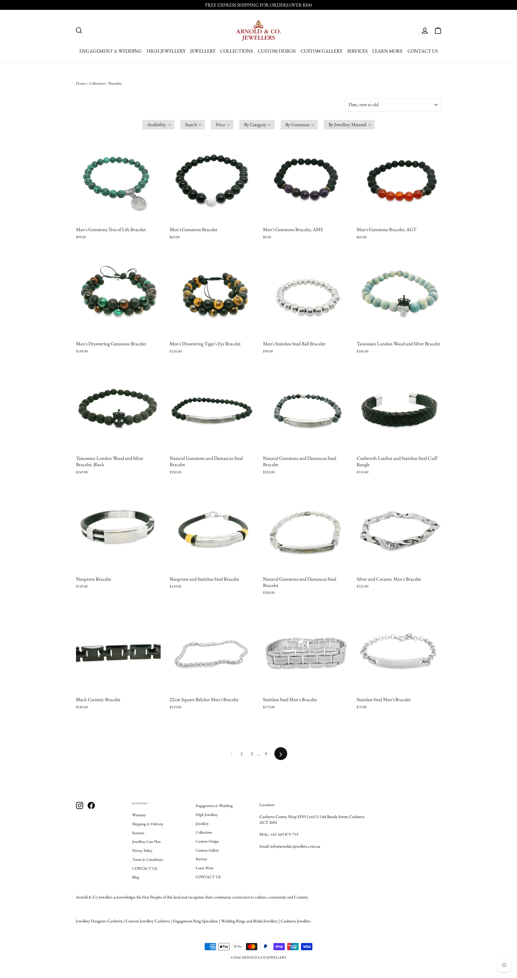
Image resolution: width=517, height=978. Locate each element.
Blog (135, 877)
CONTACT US (422, 51)
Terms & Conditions (147, 859)
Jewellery (202, 51)
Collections (236, 51)
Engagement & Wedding (110, 51)
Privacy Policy (142, 850)
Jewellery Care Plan (146, 841)
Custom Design (277, 51)
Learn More (387, 51)
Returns (138, 832)
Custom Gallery (321, 51)
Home (81, 83)
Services (357, 51)
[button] (158, 125)
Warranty (139, 814)
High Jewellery (166, 51)
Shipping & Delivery (147, 823)
